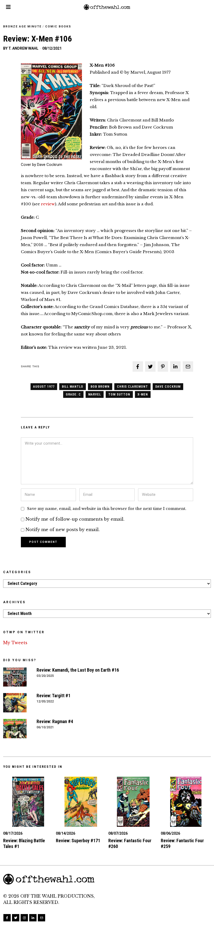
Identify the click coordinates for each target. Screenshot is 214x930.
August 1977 (44, 386)
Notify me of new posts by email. (63, 529)
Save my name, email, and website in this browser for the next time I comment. (106, 508)
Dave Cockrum (168, 386)
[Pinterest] (163, 366)
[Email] (188, 366)
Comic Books (58, 26)
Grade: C (73, 394)
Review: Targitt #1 (53, 695)
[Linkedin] (175, 366)
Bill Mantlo (72, 386)
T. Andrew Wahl (23, 48)
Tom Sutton (119, 394)
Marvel (94, 394)
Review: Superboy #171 (78, 840)
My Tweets (15, 642)
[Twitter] (150, 366)
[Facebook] (138, 366)
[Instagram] (24, 918)
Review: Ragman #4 (55, 721)
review (48, 203)
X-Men (143, 394)
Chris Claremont (132, 386)
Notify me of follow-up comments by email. (75, 519)
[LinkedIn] (33, 918)
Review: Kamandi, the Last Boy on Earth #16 (78, 670)
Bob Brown (100, 386)
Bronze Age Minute (22, 26)
